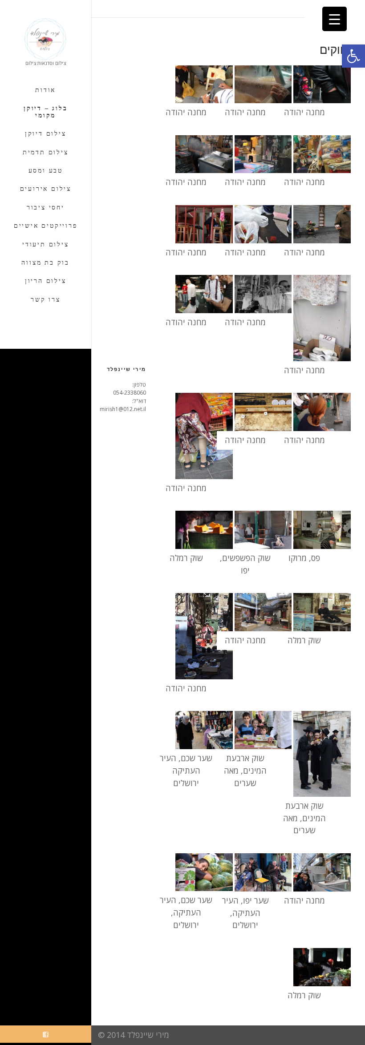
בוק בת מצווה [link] (45, 262)
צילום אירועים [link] (45, 189)
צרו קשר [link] (46, 299)
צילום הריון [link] (45, 281)
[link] (353, 56)
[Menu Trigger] (334, 19)
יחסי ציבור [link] (46, 207)
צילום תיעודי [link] (45, 244)
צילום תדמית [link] (46, 152)
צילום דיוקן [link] (45, 133)
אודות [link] (45, 90)
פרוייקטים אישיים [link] (45, 225)
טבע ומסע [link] (45, 170)
